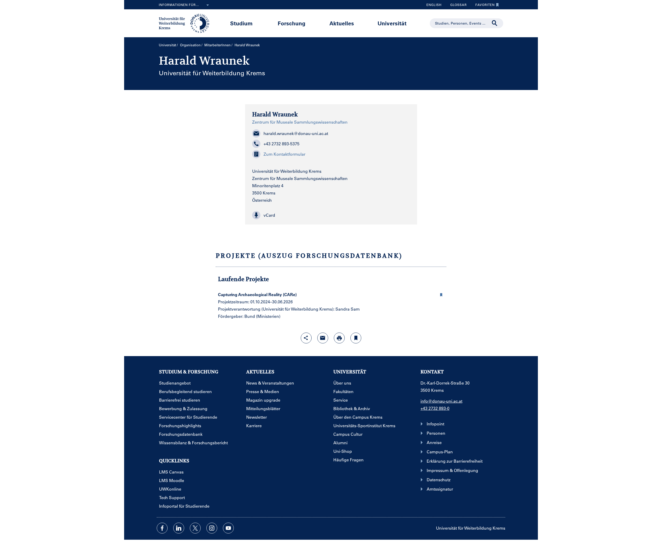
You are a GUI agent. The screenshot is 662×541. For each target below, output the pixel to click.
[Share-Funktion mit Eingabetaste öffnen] (306, 338)
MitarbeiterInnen (217, 45)
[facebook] (162, 528)
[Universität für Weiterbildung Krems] (186, 22)
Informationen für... (179, 5)
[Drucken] (339, 338)
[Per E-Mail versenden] (322, 338)
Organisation (190, 45)
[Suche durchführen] (494, 23)
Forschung (291, 23)
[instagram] (211, 528)
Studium (241, 23)
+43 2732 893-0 (434, 408)
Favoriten (483, 6)
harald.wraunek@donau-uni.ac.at (296, 133)
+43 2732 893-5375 (281, 143)
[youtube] (228, 528)
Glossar (456, 6)
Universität (392, 23)
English (434, 5)
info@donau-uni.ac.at (441, 401)
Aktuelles (341, 23)
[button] (331, 215)
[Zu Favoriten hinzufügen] (355, 338)
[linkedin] (178, 528)
